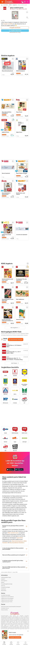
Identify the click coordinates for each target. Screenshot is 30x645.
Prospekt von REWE (8, 24)
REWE (10, 4)
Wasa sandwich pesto (13, 532)
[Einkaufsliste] (25, 2)
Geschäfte (5, 4)
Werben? (3, 579)
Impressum (3, 588)
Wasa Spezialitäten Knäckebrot (16, 542)
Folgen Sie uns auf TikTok (6, 601)
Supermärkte (20, 537)
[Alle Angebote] (28, 263)
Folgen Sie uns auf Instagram (7, 598)
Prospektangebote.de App (6, 584)
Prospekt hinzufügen (5, 587)
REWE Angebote (6, 263)
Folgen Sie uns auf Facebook (7, 596)
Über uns (3, 585)
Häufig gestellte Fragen (6, 577)
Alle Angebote (4, 580)
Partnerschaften (4, 609)
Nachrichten (3, 590)
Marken (2, 582)
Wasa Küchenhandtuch (17, 541)
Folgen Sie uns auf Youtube (7, 600)
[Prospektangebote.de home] (9, 1)
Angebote (15, 4)
